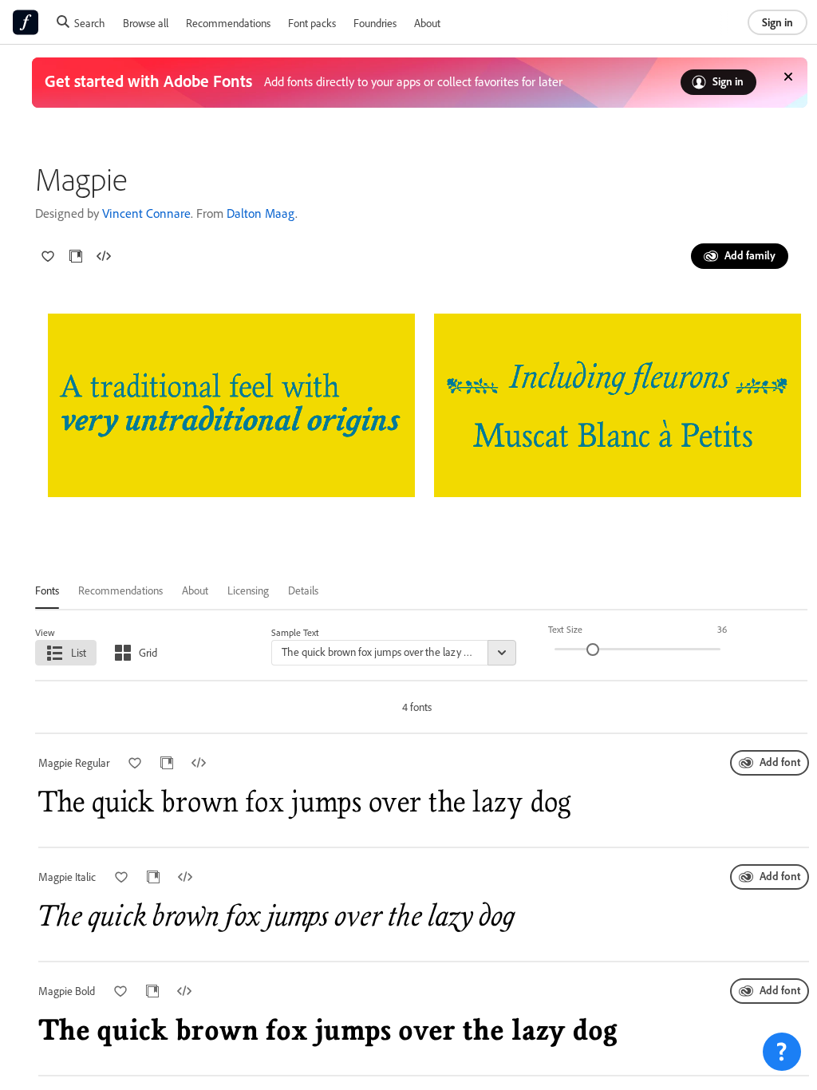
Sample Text (295, 632)
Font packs (312, 23)
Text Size (565, 629)
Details (303, 590)
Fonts (47, 590)
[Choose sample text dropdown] (501, 652)
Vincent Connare (146, 213)
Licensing (248, 590)
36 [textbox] (722, 629)
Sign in (777, 22)
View (45, 632)
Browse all (145, 23)
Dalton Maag (261, 213)
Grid (148, 652)
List (78, 652)
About (427, 23)
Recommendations (228, 23)
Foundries (375, 23)
